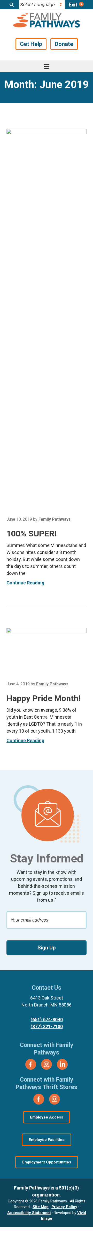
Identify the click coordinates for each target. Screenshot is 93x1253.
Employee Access (46, 1117)
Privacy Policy (64, 1206)
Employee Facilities (46, 1139)
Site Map (41, 1206)
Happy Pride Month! (43, 698)
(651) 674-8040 (46, 1019)
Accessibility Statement (29, 1212)
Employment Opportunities (46, 1162)
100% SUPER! (31, 533)
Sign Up (46, 948)
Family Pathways (46, 21)
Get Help (31, 44)
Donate (64, 44)
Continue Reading (25, 582)
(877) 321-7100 (46, 1026)
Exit (73, 5)
